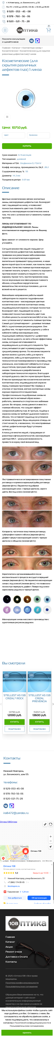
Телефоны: (10, 782)
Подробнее (14, 729)
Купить (27, 146)
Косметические (10, 51)
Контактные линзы (31, 48)
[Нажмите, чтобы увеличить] (7, 117)
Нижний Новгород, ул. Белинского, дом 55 (16, 772)
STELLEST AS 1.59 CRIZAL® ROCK (14, 696)
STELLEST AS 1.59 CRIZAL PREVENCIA (39, 698)
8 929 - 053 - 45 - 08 (19, 12)
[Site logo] (27, 30)
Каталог (16, 48)
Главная (6, 48)
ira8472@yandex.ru (16, 813)
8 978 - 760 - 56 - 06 (18, 17)
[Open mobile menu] (5, 30)
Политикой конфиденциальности (32, 1023)
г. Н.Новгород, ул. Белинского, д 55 (23, 2)
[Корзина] (49, 30)
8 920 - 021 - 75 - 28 (18, 22)
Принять (27, 1032)
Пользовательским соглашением (27, 1026)
